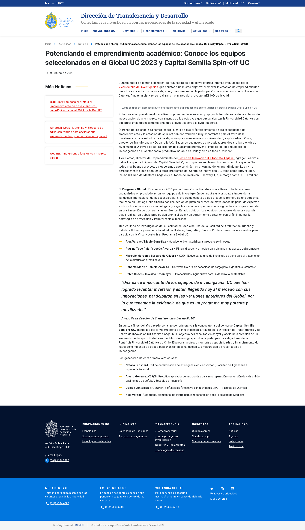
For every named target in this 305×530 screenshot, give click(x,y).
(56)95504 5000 (114, 507)
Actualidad (200, 31)
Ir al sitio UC (53, 3)
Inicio (85, 31)
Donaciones (192, 3)
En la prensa (236, 441)
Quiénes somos (201, 431)
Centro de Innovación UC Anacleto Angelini (206, 158)
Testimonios (236, 446)
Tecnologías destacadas (96, 441)
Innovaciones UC (103, 31)
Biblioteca (213, 3)
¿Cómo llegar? (53, 455)
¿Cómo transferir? (166, 431)
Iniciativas (179, 31)
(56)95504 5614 (169, 507)
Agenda (233, 436)
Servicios (129, 31)
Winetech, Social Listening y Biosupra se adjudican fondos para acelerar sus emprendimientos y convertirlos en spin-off (78, 132)
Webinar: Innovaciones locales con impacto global (78, 155)
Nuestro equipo (201, 436)
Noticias (83, 44)
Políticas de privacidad (223, 493)
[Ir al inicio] (59, 20)
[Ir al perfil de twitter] (211, 488)
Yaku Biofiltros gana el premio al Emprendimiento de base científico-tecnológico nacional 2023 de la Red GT (76, 106)
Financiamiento (153, 31)
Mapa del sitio (218, 498)
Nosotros (221, 31)
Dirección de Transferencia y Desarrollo (134, 15)
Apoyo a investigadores (133, 436)
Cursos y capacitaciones (206, 441)
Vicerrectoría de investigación (138, 87)
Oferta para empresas (95, 436)
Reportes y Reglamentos (170, 445)
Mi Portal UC (234, 3)
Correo (253, 3)
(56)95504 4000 (59, 503)
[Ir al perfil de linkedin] (232, 488)
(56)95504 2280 (59, 460)
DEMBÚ (79, 525)
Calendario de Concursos (133, 431)
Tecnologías (89, 431)
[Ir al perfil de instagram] (222, 488)
